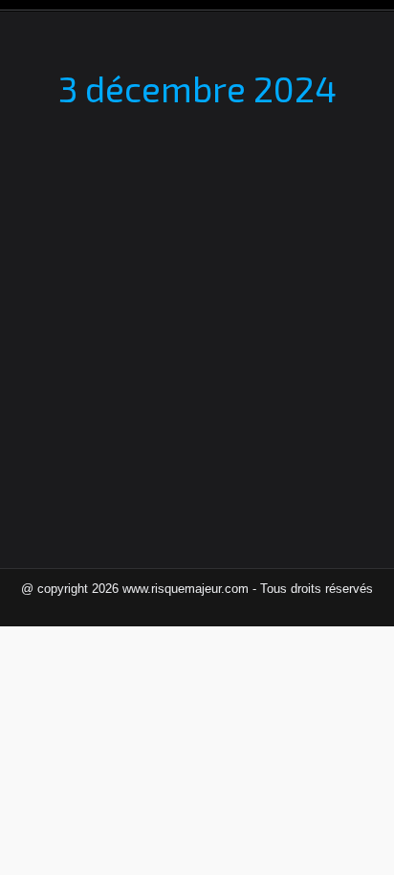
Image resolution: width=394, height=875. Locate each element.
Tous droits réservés (316, 588)
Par (173, 278)
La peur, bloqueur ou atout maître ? (193, 244)
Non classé (74, 278)
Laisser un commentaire (109, 298)
